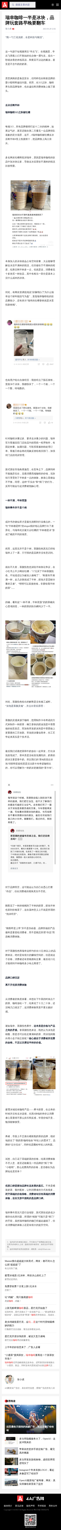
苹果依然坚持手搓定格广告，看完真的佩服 (37, 1451)
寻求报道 (42, 1506)
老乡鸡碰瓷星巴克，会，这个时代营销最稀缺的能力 (29, 1324)
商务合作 (53, 1506)
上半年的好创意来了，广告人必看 (22, 1347)
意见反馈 (19, 1506)
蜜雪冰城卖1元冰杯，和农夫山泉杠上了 (25, 1275)
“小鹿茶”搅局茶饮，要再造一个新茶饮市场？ (29, 1357)
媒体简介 (8, 1506)
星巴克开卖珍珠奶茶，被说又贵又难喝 (25, 1336)
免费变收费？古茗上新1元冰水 (21, 1286)
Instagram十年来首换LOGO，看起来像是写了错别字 (36, 1472)
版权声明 (30, 1506)
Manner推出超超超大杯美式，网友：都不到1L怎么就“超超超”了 (30, 1263)
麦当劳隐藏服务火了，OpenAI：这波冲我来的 (37, 1440)
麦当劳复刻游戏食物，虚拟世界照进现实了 (37, 1461)
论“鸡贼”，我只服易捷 (19, 1297)
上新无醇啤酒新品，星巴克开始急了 (26, 1308)
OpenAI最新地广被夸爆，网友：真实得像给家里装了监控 (37, 1482)
